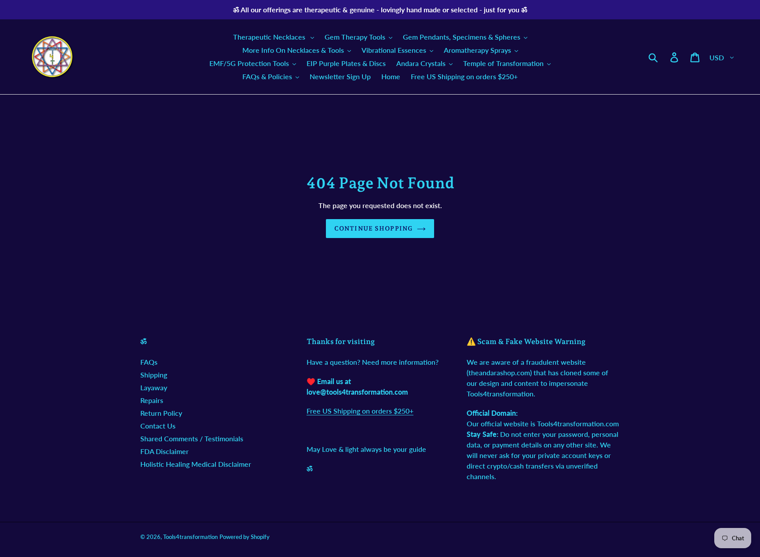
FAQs (148, 362)
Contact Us (157, 425)
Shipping (153, 374)
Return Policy (161, 413)
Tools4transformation (190, 536)
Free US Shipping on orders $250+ (360, 411)
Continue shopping (373, 228)
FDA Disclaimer (164, 451)
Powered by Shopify (244, 536)
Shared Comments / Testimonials (191, 438)
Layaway (153, 387)
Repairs (151, 400)
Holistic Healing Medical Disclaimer (195, 464)
